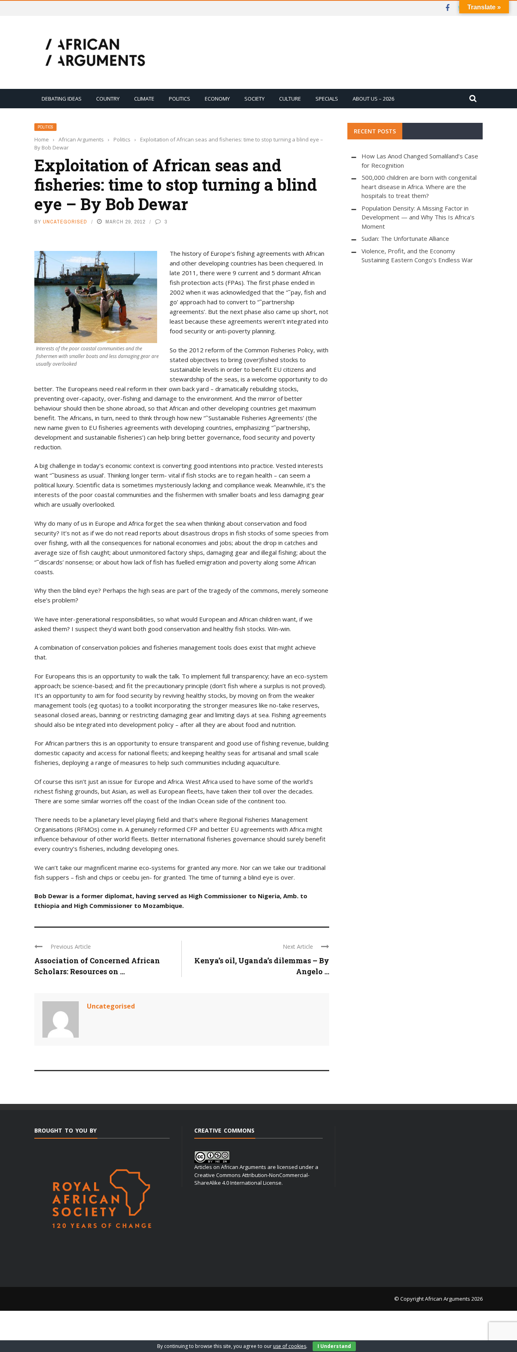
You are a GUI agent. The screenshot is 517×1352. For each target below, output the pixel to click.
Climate (144, 98)
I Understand (334, 1346)
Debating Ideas (62, 98)
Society (254, 98)
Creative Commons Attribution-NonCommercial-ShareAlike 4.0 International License (251, 1179)
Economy (217, 98)
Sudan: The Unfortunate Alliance (405, 238)
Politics (179, 98)
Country (108, 98)
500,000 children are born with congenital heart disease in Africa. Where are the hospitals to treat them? (419, 186)
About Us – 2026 (373, 98)
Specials (326, 98)
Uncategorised (65, 221)
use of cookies (289, 1346)
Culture (290, 98)
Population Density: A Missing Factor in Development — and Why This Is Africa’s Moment (418, 217)
